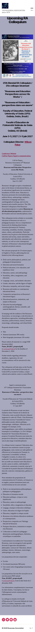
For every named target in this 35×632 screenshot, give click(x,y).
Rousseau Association (16, 628)
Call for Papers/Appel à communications (16, 156)
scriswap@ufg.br (9, 349)
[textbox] (17, 611)
